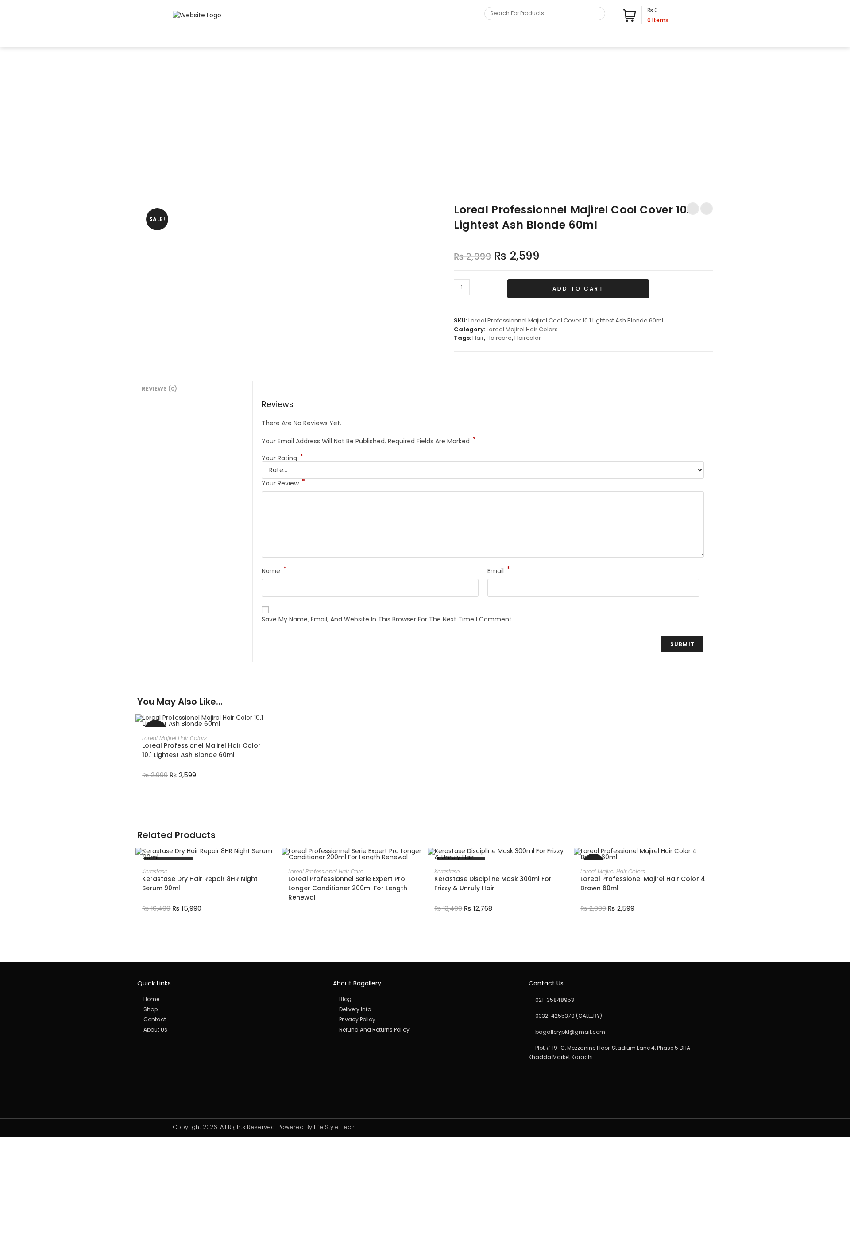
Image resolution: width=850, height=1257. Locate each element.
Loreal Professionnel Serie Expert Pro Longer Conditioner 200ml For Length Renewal (347, 888)
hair (478, 338)
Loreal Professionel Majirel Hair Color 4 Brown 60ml (642, 883)
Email (498, 570)
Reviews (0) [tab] (159, 388)
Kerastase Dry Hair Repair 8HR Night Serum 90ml (200, 883)
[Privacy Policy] (425, 1020)
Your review (283, 483)
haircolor (527, 338)
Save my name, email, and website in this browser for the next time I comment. (387, 619)
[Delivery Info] (425, 1009)
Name (274, 570)
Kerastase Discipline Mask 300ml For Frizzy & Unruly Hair (493, 883)
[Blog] (425, 999)
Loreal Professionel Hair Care (325, 871)
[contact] (229, 1020)
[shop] (229, 1009)
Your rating (282, 458)
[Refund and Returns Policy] (425, 1030)
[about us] (229, 1030)
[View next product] (706, 208)
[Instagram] (663, 39)
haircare (499, 338)
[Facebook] (654, 39)
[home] (229, 999)
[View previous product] (693, 208)
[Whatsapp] (672, 39)
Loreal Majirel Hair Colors (522, 329)
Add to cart (578, 288)
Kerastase (154, 871)
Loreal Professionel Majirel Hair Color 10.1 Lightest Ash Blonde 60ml (201, 750)
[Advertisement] (425, 114)
